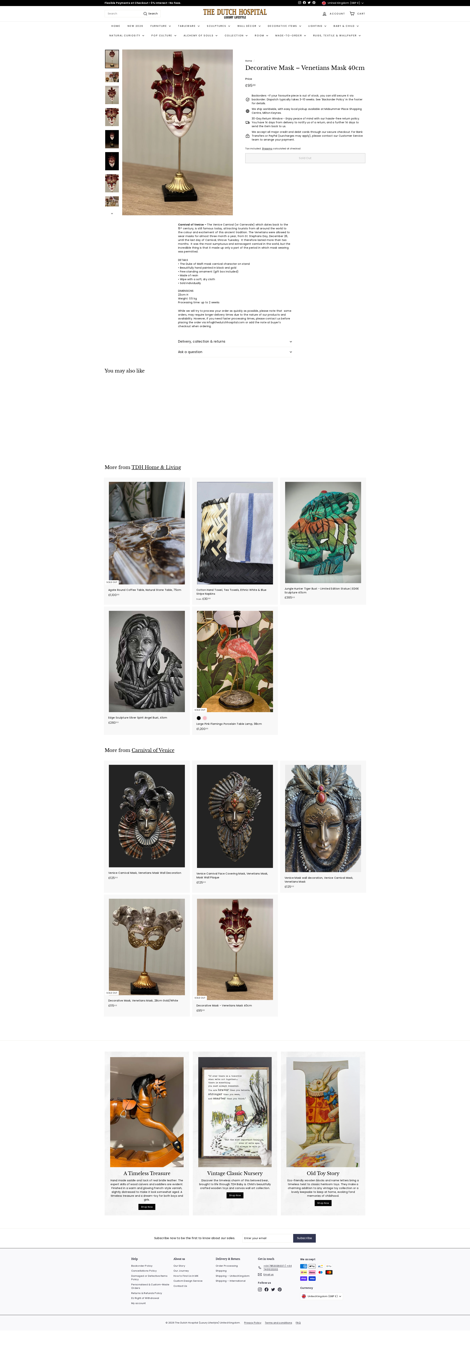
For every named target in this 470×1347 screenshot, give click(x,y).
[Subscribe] (286, 692)
